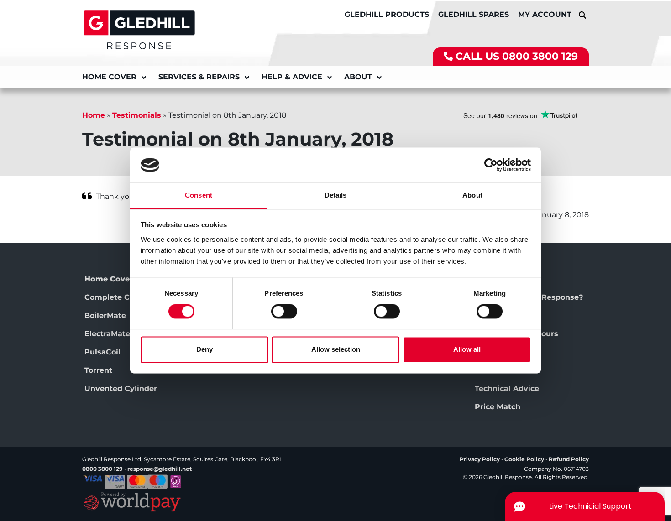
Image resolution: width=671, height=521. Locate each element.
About (358, 77)
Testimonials (136, 115)
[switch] (284, 311)
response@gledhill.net (159, 468)
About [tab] (472, 195)
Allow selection (335, 349)
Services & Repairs (199, 77)
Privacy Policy (480, 459)
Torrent (98, 370)
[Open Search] (582, 15)
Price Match (497, 406)
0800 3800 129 (540, 56)
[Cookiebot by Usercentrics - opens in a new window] (491, 165)
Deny (204, 349)
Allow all (467, 349)
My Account (544, 14)
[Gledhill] (139, 29)
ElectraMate (107, 333)
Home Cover (109, 77)
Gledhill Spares (473, 14)
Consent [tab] (198, 195)
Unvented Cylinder (120, 388)
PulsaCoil (102, 352)
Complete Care (113, 297)
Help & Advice (292, 77)
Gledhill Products (387, 14)
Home (93, 115)
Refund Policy (569, 459)
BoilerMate (105, 315)
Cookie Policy (524, 459)
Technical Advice (507, 388)
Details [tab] (336, 195)
